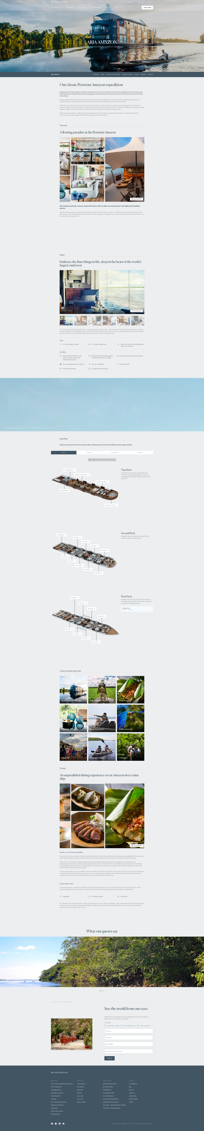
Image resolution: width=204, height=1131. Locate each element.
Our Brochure (131, 2)
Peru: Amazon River (56, 1086)
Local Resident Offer (108, 1093)
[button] (102, 340)
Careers (131, 1102)
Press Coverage (133, 1099)
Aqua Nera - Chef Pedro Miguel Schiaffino (114, 1105)
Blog (130, 1086)
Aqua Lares (80, 1099)
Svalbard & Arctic (56, 1096)
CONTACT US (141, 2)
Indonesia (53, 1099)
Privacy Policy (150, 1123)
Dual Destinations (55, 1114)
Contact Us (132, 1093)
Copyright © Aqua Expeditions (119, 1123)
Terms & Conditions (141, 1123)
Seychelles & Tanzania (57, 1093)
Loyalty (108, 7)
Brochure (131, 1090)
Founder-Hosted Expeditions (110, 1099)
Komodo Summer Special (110, 1083)
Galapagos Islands (56, 1090)
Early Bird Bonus (107, 1090)
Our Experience (133, 1083)
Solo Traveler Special (108, 1096)
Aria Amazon (80, 1086)
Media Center (133, 1096)
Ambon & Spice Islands (57, 1105)
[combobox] (128, 1051)
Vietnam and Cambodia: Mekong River (62, 1083)
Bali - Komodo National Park (58, 1102)
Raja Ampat (54, 1108)
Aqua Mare (80, 1096)
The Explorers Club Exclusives (110, 1102)
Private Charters (81, 1102)
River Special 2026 (108, 1086)
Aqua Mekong (81, 1083)
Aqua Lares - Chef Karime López (111, 1108)
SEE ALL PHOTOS (136, 199)
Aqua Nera (80, 1090)
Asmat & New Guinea (57, 1111)
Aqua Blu (79, 1093)
